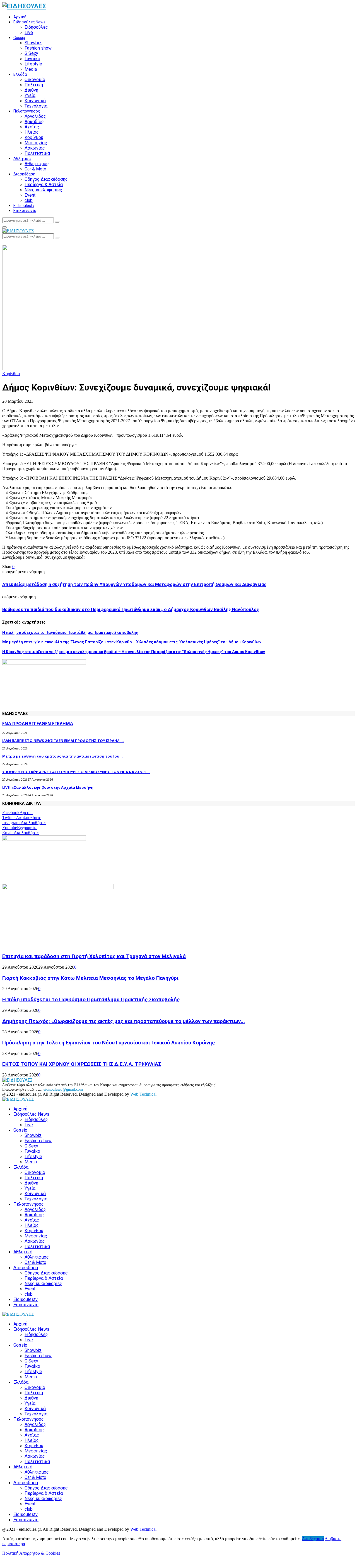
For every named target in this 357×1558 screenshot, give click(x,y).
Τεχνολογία (36, 106)
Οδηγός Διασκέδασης (46, 179)
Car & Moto (35, 169)
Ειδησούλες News (29, 22)
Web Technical (143, 1094)
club (29, 200)
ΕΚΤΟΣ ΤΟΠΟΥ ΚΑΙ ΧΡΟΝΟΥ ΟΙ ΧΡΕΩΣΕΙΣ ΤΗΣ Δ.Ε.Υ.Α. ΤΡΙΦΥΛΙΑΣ (81, 1064)
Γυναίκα (32, 58)
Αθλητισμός (37, 163)
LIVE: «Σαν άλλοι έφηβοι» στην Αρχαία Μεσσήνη (47, 787)
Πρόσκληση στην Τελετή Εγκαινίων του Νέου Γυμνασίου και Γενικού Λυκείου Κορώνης (108, 1043)
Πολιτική (34, 84)
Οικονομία (35, 79)
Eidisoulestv (23, 205)
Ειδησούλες (36, 27)
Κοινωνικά (35, 100)
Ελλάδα (20, 74)
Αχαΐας (32, 127)
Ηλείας (32, 132)
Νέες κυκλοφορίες (43, 189)
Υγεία (30, 95)
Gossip (19, 37)
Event (30, 195)
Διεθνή (31, 90)
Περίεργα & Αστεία (44, 184)
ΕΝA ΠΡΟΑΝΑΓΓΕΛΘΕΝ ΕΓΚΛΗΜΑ (37, 724)
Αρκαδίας (34, 121)
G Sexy (31, 53)
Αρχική (19, 17)
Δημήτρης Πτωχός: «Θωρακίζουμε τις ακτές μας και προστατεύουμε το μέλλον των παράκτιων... (123, 1021)
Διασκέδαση (24, 174)
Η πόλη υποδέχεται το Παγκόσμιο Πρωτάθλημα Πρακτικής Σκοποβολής (70, 632)
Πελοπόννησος (26, 111)
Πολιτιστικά (37, 153)
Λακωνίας (35, 148)
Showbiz (33, 42)
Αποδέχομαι (313, 1538)
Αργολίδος (35, 116)
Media (31, 69)
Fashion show (38, 48)
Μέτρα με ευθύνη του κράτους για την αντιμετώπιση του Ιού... (62, 756)
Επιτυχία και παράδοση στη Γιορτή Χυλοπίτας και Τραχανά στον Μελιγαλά (94, 956)
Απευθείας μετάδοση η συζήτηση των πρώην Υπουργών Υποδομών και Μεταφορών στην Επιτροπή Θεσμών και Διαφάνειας (134, 584)
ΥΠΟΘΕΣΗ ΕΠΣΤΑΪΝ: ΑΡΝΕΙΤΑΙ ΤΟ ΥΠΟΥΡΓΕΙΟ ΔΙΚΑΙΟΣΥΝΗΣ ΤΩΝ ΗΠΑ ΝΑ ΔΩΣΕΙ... (76, 771)
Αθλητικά (22, 158)
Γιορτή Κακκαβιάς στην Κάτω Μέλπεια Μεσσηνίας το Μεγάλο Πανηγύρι (90, 978)
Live (29, 32)
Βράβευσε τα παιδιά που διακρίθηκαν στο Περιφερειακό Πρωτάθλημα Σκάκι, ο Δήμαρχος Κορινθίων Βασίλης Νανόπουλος (130, 609)
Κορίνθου (34, 137)
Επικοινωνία (24, 210)
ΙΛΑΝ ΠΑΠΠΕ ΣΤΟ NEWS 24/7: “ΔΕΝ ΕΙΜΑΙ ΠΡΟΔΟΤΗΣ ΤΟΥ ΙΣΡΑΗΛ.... (63, 740)
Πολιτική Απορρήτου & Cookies (31, 1553)
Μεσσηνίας (36, 142)
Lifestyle (33, 64)
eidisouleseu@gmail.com (63, 1089)
